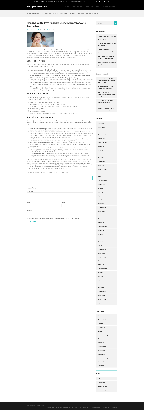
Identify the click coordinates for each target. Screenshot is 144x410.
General (100, 331)
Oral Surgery (101, 350)
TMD (63, 172)
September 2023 (102, 142)
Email (64, 202)
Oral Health (54, 29)
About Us (66, 6)
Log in (99, 378)
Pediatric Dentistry (103, 358)
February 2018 (102, 291)
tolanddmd (42, 29)
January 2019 (101, 253)
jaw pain (43, 172)
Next (85, 178)
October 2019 (101, 222)
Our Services (89, 6)
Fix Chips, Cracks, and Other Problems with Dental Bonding (106, 80)
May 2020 (100, 196)
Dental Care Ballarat (103, 92)
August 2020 (101, 184)
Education (100, 323)
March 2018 (101, 287)
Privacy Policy (114, 407)
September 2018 (102, 268)
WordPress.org (102, 390)
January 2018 (101, 295)
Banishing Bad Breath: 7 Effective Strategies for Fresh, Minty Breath (107, 64)
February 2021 (102, 161)
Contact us (106, 407)
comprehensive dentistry (33, 172)
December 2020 (102, 169)
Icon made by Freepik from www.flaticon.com (90, 407)
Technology (101, 365)
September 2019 (102, 226)
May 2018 (100, 280)
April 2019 (100, 245)
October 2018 (101, 264)
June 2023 (100, 154)
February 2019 (102, 249)
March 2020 (101, 203)
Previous (33, 178)
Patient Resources (77, 6)
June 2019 (100, 238)
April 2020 (100, 199)
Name (29, 202)
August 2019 (101, 230)
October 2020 (101, 176)
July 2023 (100, 150)
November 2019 (102, 219)
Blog (97, 6)
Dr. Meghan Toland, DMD (37, 7)
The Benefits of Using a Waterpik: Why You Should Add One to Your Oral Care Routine (107, 38)
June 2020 (100, 192)
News (99, 338)
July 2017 (100, 303)
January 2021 (101, 165)
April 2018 (100, 283)
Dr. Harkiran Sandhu (103, 86)
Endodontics (101, 327)
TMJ (67, 172)
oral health (49, 172)
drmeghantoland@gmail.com (78, 1)
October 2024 (101, 131)
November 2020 (102, 173)
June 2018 (100, 276)
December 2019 (102, 215)
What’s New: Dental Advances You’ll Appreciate (105, 102)
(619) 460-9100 (63, 1)
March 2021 (101, 157)
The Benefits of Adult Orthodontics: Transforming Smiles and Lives (105, 51)
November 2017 (102, 299)
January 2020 (101, 211)
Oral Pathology (102, 346)
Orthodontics (101, 354)
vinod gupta (101, 100)
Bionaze (100, 108)
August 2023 (101, 146)
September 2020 (102, 180)
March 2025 (101, 123)
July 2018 (100, 272)
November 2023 (102, 134)
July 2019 (100, 234)
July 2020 (100, 188)
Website (29, 210)
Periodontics (101, 361)
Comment (30, 191)
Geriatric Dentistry (103, 335)
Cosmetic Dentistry (103, 319)
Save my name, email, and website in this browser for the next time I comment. (55, 218)
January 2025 (101, 127)
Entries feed (101, 382)
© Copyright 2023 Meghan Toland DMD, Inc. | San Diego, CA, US (61, 407)
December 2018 (102, 257)
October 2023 (101, 138)
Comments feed (102, 386)
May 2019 (100, 241)
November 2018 (102, 261)
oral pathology (57, 172)
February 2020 (102, 207)
